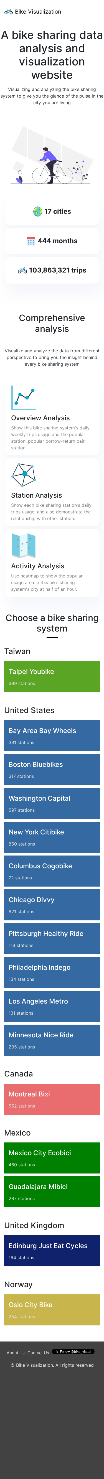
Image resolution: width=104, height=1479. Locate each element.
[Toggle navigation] (92, 11)
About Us (16, 1352)
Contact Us (38, 1352)
